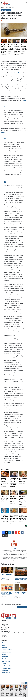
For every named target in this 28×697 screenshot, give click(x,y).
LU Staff (4, 20)
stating (3, 132)
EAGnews (4, 643)
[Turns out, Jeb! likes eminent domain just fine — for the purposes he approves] (7, 587)
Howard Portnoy (4, 622)
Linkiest (4, 654)
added (24, 100)
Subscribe (22, 607)
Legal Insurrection (6, 652)
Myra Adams (4, 632)
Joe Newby (15, 632)
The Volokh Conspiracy (7, 668)
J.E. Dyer (3, 625)
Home (3, 7)
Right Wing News (6, 661)
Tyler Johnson (4, 636)
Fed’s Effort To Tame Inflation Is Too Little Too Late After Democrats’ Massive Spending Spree (20, 594)
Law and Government (9, 7)
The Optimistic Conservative (8, 666)
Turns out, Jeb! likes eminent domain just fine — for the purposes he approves (6, 593)
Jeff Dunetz (9, 632)
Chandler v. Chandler (16, 73)
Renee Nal (3, 629)
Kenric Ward (21, 632)
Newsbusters (5, 656)
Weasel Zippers (5, 670)
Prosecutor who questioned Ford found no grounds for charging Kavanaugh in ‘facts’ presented (7, 576)
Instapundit (5, 647)
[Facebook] (3, 532)
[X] (6, 532)
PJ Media (4, 659)
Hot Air (4, 645)
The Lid (4, 663)
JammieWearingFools (7, 650)
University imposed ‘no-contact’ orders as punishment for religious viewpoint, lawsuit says (21, 578)
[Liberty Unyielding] (6, 3)
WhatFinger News (6, 672)
